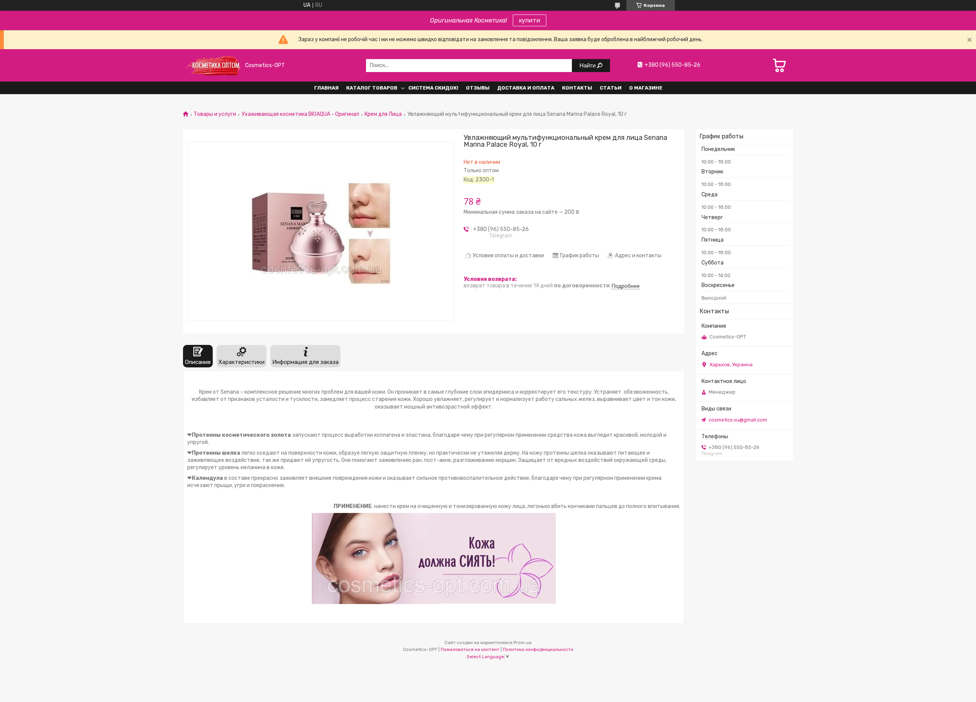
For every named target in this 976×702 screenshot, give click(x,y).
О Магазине (645, 88)
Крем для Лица (383, 114)
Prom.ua (522, 642)
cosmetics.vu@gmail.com (738, 420)
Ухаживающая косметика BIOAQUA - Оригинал (300, 114)
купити (529, 20)
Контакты (577, 88)
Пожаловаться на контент (470, 649)
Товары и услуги (215, 114)
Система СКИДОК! (433, 88)
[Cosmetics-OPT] (211, 65)
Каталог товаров (371, 88)
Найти (588, 65)
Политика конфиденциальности (538, 649)
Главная (326, 88)
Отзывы (478, 88)
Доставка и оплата (525, 88)
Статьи (610, 88)
